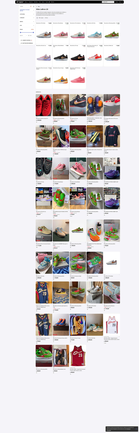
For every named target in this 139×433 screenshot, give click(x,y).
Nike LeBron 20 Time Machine (75, 23)
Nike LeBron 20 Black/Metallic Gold (58, 46)
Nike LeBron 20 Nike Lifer (108, 45)
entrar (121, 2)
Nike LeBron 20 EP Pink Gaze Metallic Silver (75, 68)
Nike (39, 6)
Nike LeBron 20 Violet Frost (41, 45)
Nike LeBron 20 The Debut (40, 23)
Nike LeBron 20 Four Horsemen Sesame (41, 68)
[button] (27, 10)
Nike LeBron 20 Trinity (74, 45)
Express (48, 2)
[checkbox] (21, 40)
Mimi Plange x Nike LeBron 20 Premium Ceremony (92, 46)
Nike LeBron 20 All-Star (91, 23)
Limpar (32, 29)
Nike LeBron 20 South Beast (58, 23)
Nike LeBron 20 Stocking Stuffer (109, 23)
